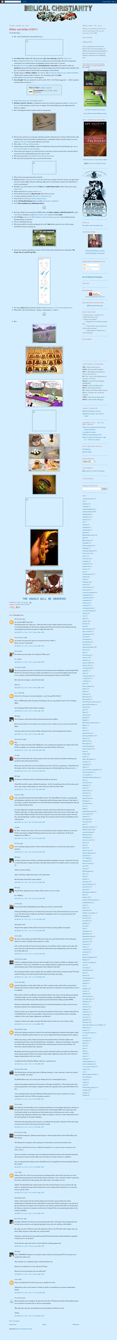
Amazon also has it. (89, 159)
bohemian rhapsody (88, 551)
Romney (85, 960)
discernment (86, 639)
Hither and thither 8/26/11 (23, 29)
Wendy (17, 1104)
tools (84, 1035)
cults (83, 618)
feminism (85, 694)
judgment (85, 785)
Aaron (16, 936)
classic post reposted (88, 592)
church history (86, 587)
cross (84, 616)
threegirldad (18, 1298)
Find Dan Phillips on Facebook (95, 253)
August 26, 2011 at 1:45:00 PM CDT (29, 1024)
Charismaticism (87, 574)
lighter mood (86, 798)
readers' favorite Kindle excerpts (97, 113)
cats (83, 572)
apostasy (85, 519)
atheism (84, 525)
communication (87, 598)
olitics (84, 874)
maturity (85, 816)
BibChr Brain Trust (88, 535)
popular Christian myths (89, 900)
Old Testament (86, 871)
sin (83, 986)
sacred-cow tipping (88, 962)
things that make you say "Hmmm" (93, 1025)
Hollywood (85, 741)
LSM (84, 809)
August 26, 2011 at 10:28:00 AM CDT (30, 822)
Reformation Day (87, 936)
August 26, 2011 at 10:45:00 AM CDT (30, 838)
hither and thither (23, 604)
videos (84, 1069)
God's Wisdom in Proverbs (90, 702)
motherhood (86, 837)
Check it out (67, 58)
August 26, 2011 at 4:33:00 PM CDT (29, 1127)
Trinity (84, 1043)
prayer (84, 908)
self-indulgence (87, 978)
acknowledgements (88, 509)
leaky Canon (86, 790)
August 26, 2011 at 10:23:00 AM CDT (30, 771)
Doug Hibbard (19, 1029)
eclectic (84, 657)
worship (84, 1093)
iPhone (84, 767)
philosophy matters (88, 892)
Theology (85, 1022)
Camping (85, 561)
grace (84, 710)
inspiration (85, 764)
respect (84, 947)
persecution (86, 887)
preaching (85, 910)
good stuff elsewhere (88, 704)
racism (84, 926)
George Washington (28, 77)
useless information (88, 1064)
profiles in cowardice (88, 913)
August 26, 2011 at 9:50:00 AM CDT (29, 734)
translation (85, 1038)
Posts (87, 265)
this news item (24, 65)
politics (84, 897)
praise (84, 905)
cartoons (85, 569)
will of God (85, 1077)
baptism (84, 532)
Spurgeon (85, 1001)
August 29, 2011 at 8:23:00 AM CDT (29, 1246)
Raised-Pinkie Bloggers (96, 399)
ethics (84, 673)
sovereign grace (87, 999)
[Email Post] (30, 602)
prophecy (85, 915)
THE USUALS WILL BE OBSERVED (44, 598)
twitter (84, 1056)
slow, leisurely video (41, 215)
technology (86, 1014)
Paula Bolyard (19, 959)
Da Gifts (85, 624)
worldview (85, 1090)
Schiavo (85, 975)
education (85, 660)
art (83, 522)
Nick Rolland (19, 739)
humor (84, 754)
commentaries (86, 595)
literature (85, 801)
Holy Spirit (85, 743)
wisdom (84, 1080)
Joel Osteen (86, 782)
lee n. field (18, 693)
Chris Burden (18, 215)
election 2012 (86, 665)
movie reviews (86, 840)
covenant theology (88, 611)
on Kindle (94, 110)
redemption (86, 931)
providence (85, 921)
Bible (84, 538)
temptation (85, 1020)
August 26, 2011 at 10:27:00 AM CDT (30, 789)
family (84, 689)
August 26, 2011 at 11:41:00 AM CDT (30, 919)
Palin (84, 876)
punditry (85, 923)
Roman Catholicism (88, 957)
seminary (85, 980)
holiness (85, 738)
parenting (85, 882)
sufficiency (85, 1012)
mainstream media (88, 811)
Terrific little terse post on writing (24, 101)
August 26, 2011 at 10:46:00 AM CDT (30, 852)
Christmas (85, 582)
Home (44, 1324)
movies (84, 842)
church (84, 584)
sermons (85, 983)
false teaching (86, 686)
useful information (88, 1061)
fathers (84, 691)
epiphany (85, 670)
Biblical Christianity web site (91, 411)
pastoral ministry (87, 884)
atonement (85, 527)
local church (86, 803)
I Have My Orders (87, 759)
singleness (85, 988)
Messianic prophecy (88, 827)
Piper (84, 895)
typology (85, 1059)
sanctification (86, 970)
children (85, 577)
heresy (84, 730)
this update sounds (33, 191)
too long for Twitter (88, 1033)
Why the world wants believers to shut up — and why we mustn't (94, 438)
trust (83, 1048)
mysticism (85, 855)
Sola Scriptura (86, 996)
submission (85, 1007)
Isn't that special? (87, 772)
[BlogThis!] (12, 607)
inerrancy (85, 762)
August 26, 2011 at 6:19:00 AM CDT (29, 646)
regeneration (86, 939)
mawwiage (85, 819)
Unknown (18, 795)
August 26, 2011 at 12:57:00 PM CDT (30, 977)
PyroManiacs (86, 449)
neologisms (86, 861)
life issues (85, 796)
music (84, 848)
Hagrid (84, 720)
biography (85, 543)
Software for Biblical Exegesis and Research (95, 297)
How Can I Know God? (96, 385)
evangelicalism (87, 676)
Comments (88, 269)
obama (84, 868)
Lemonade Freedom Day (32, 179)
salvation (85, 968)
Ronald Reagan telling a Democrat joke (34, 198)
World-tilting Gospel (88, 1087)
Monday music (87, 829)
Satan (84, 973)
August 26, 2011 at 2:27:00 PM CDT (29, 1064)
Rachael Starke (19, 1069)
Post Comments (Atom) (25, 1329)
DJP (16, 716)
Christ (84, 579)
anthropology (86, 514)
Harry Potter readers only (90, 723)
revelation (85, 952)
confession (85, 603)
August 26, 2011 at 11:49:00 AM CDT (30, 954)
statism (84, 1004)
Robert (17, 651)
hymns (84, 756)
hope (84, 751)
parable (84, 879)
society (84, 991)
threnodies (85, 1027)
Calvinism (85, 558)
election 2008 (86, 663)
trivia (84, 1046)
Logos (104, 163)
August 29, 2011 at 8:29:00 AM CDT (29, 1274)
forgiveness (85, 697)
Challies (40, 101)
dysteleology (86, 655)
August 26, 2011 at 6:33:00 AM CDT (29, 662)
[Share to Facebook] (17, 607)
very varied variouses (89, 1066)
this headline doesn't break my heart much (41, 156)
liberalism (85, 793)
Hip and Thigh (87, 452)
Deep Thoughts (87, 629)
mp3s (84, 845)
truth (83, 1051)
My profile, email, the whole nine (92, 225)
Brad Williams (19, 1219)
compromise (86, 600)
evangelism (86, 678)
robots (84, 954)
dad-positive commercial (50, 201)
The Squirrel (18, 667)
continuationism (87, 608)
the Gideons (41, 73)
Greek (84, 712)
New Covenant (87, 863)
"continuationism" (88, 499)
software (85, 994)
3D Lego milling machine (31, 144)
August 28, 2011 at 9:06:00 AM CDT (29, 1192)
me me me (85, 822)
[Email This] (10, 607)
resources (85, 944)
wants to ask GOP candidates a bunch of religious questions (42, 217)
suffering (85, 1009)
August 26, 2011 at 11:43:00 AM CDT (30, 931)
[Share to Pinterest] (19, 607)
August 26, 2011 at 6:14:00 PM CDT (29, 1167)
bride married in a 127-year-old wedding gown (58, 308)
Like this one (22, 142)
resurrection (86, 949)
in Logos (103, 110)
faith (83, 684)
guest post (85, 715)
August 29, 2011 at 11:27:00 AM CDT (30, 1293)
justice (84, 788)
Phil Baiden (18, 619)
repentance (85, 941)
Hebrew (84, 725)
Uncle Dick (18, 982)
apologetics (86, 517)
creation (85, 613)
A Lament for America (89, 432)
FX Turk (17, 843)
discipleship (86, 642)
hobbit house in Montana (33, 61)
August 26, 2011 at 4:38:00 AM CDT (29, 632)
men (83, 824)
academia (85, 506)
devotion (85, 637)
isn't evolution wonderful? (90, 770)
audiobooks (86, 530)
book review (86, 553)
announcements (87, 512)
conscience (85, 605)
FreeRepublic (86, 383)
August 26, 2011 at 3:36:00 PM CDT (29, 1099)
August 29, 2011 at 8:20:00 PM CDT (29, 1316)
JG (15, 755)
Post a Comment (14, 1321)
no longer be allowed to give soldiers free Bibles (63, 73)
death (84, 626)
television (85, 1017)
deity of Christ (86, 631)
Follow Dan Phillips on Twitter (95, 251)
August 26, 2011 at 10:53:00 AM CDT (30, 898)
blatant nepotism (87, 545)
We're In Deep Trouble (89, 1074)
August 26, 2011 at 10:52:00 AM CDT (30, 882)
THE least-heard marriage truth (91, 435)
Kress (105, 159)
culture (84, 621)
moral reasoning (87, 832)
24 (83, 501)
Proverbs (85, 918)
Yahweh (84, 1095)
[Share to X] (15, 607)
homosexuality (87, 749)
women (84, 1082)
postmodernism (87, 902)
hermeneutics (86, 733)
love (83, 806)
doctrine (85, 650)
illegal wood (18, 189)
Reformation (86, 934)
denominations (87, 634)
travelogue (85, 1040)
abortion (85, 504)
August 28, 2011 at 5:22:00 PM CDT (29, 1213)
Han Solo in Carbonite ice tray (42, 196)
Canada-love (86, 564)
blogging (85, 548)
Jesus (84, 780)
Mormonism (86, 835)
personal (85, 889)
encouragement (87, 668)
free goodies (86, 699)
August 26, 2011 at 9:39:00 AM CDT (29, 711)
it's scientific (86, 775)
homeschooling (87, 746)
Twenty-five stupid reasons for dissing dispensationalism (94, 428)
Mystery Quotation (88, 853)
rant (83, 928)
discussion (85, 644)
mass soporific (86, 814)
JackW (17, 904)
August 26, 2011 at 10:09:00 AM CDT (30, 750)
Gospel (84, 707)
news (84, 866)
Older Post (76, 1324)
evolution (85, 681)
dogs (83, 652)
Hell (83, 728)
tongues (84, 1030)
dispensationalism (88, 647)
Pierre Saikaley (19, 637)
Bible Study (86, 540)
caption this (86, 566)
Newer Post (12, 1324)
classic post (86, 590)
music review (86, 850)
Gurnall (84, 717)
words (84, 1085)
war (83, 1072)
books (84, 556)
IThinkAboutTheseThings (90, 777)
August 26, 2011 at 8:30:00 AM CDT (29, 688)
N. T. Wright (86, 858)
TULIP (84, 1053)
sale (83, 965)
